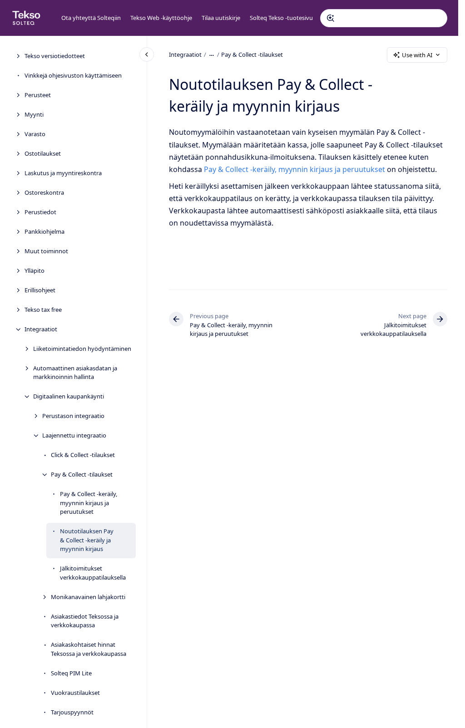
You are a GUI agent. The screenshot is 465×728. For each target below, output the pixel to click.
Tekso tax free (43, 309)
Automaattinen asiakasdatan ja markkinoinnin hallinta (75, 372)
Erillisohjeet (40, 290)
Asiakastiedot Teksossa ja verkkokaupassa (85, 621)
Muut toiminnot (46, 251)
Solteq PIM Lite (71, 673)
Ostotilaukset (43, 153)
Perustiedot (40, 212)
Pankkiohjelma (44, 231)
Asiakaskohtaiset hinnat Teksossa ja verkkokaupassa (88, 649)
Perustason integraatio (73, 416)
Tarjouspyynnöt (72, 712)
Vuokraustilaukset (75, 693)
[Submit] (330, 18)
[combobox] (384, 18)
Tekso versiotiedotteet (55, 56)
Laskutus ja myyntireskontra (63, 173)
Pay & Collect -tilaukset (82, 474)
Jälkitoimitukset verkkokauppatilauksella (93, 572)
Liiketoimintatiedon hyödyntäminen (82, 348)
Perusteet (38, 95)
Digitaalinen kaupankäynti (68, 396)
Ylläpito (35, 270)
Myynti (34, 114)
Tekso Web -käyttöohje (161, 18)
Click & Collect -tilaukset (83, 455)
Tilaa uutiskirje (221, 18)
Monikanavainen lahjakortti (88, 597)
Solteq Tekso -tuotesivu (281, 18)
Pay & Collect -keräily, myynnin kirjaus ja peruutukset (88, 503)
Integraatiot (41, 329)
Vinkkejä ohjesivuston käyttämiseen (73, 75)
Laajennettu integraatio (74, 435)
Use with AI (417, 55)
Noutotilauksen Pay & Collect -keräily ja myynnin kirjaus (87, 540)
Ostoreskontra (44, 192)
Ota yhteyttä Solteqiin (91, 18)
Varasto (35, 134)
